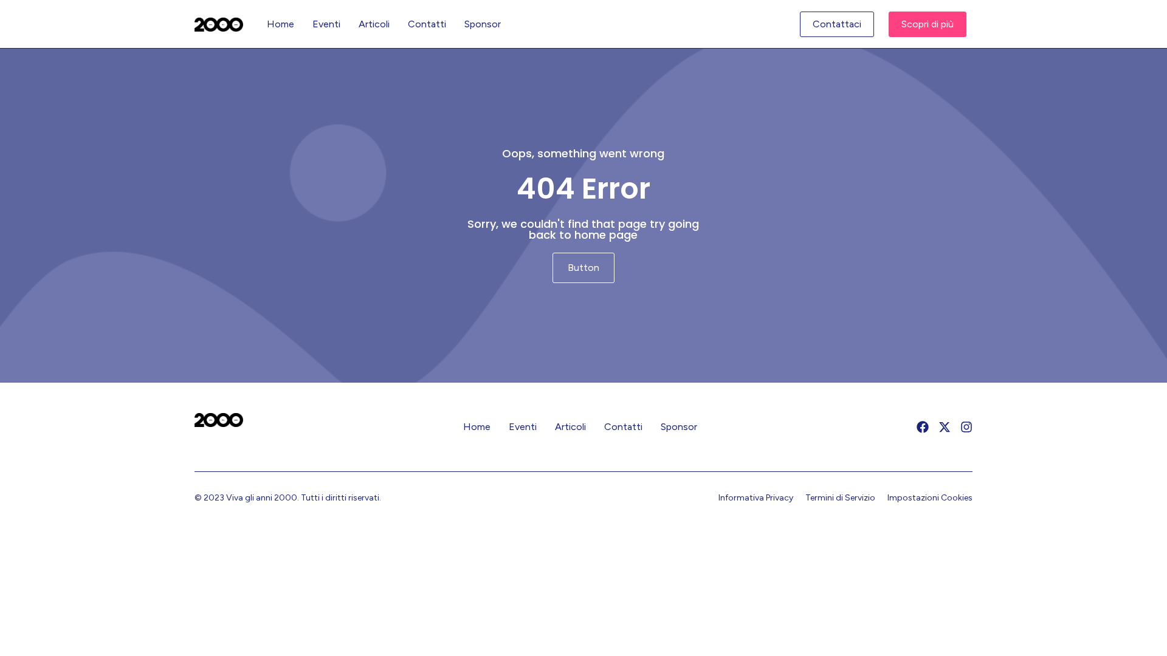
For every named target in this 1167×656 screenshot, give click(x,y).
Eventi (326, 24)
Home (280, 24)
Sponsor (482, 24)
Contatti (427, 24)
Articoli (374, 24)
